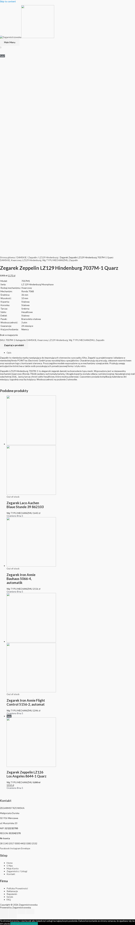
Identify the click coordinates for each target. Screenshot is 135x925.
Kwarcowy (16, 260)
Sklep (3, 855)
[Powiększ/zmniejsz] (30, 911)
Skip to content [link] (8, 1)
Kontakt (5, 800)
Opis (9, 352)
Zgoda (13, 923)
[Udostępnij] (13, 911)
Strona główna (7, 257)
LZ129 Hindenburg (48, 257)
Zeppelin (32, 257)
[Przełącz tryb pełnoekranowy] (21, 911)
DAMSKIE (22, 257)
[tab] (71, 352)
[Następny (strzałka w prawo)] (13, 916)
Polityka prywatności (27, 923)
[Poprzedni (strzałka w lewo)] (4, 916)
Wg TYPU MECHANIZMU (55, 260)
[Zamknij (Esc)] (4, 911)
